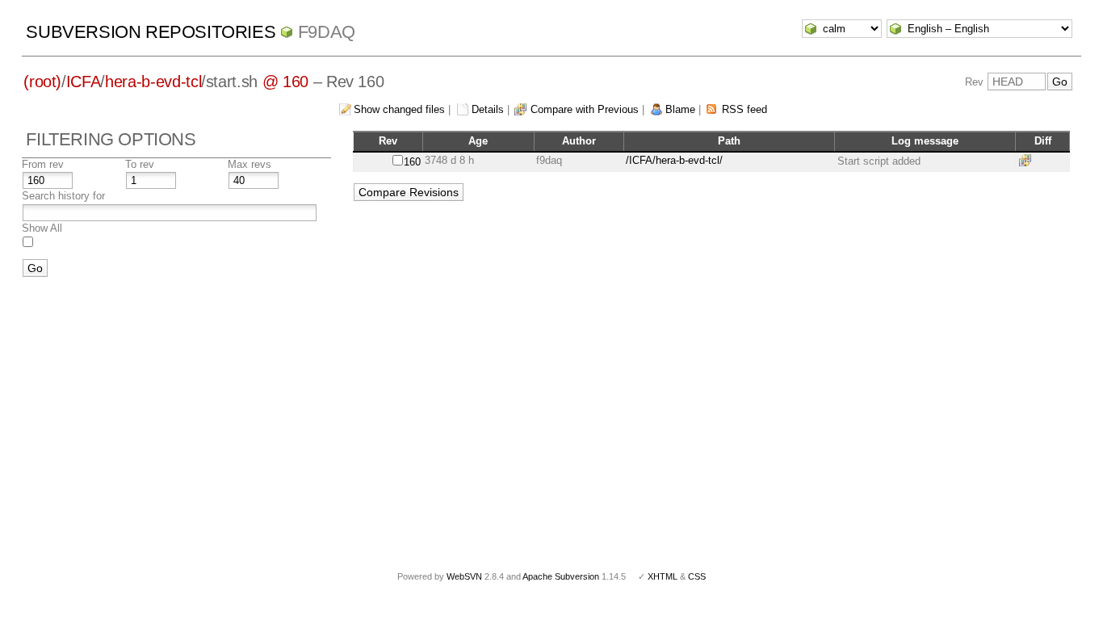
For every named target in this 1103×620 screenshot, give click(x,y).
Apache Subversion (560, 576)
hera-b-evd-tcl (153, 81)
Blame (680, 109)
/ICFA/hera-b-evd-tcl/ (674, 160)
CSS (697, 576)
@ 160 (285, 81)
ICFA (83, 81)
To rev (139, 164)
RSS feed (744, 109)
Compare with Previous (585, 109)
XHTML (662, 576)
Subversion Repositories (150, 32)
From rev (43, 164)
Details (488, 109)
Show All (42, 228)
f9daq (326, 32)
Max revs (249, 164)
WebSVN (464, 576)
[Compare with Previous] (1027, 160)
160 (412, 162)
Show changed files (399, 109)
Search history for (63, 196)
